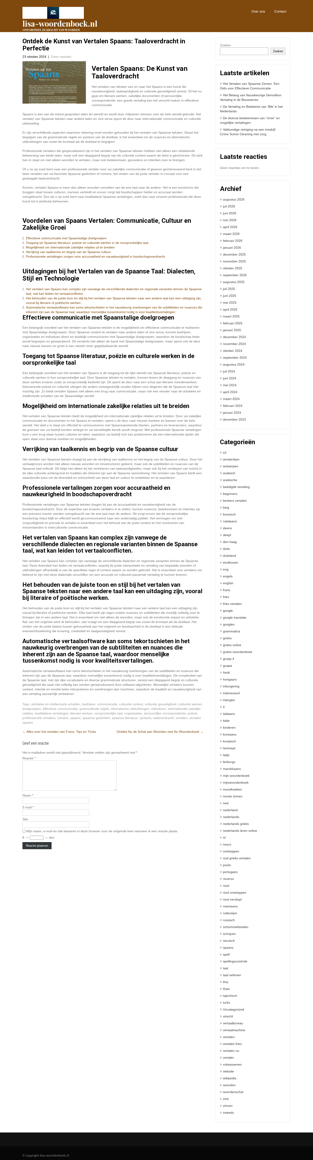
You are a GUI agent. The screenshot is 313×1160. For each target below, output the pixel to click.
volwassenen (232, 1064)
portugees (230, 872)
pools (227, 865)
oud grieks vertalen (237, 858)
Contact (280, 11)
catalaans (230, 521)
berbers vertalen (235, 500)
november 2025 (234, 261)
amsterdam (231, 459)
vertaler (228, 1057)
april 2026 (230, 227)
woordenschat (233, 1092)
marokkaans (232, 769)
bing (226, 507)
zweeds (228, 1112)
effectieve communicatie (60, 709)
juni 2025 (229, 296)
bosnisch (229, 514)
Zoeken (225, 45)
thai (225, 982)
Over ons (258, 11)
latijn (226, 755)
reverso (228, 879)
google (228, 610)
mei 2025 (229, 302)
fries (226, 597)
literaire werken (81, 713)
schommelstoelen (235, 927)
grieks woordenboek (237, 652)
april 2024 (230, 392)
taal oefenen (232, 975)
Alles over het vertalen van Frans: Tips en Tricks (59, 731)
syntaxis (145, 718)
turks (226, 1002)
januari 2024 (232, 412)
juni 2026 (229, 213)
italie (226, 720)
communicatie (107, 704)
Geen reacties (61, 56)
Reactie (29, 758)
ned (225, 803)
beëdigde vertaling (236, 487)
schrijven (229, 934)
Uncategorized (233, 1009)
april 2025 (230, 309)
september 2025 (235, 275)
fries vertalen (232, 604)
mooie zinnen (232, 796)
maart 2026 (231, 234)
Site (25, 819)
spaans (75, 718)
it (224, 707)
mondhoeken (232, 789)
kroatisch (229, 741)
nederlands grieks (236, 824)
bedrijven (88, 704)
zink (226, 1099)
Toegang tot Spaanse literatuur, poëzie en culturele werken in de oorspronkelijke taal (87, 243)
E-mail (28, 807)
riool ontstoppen (234, 892)
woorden (229, 1085)
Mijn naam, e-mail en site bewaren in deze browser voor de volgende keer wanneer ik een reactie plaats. (102, 831)
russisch (229, 920)
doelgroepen (31, 709)
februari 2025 (232, 323)
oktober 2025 (232, 268)
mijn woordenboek (236, 775)
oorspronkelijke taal (108, 713)
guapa (227, 665)
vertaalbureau (233, 1023)
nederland (230, 810)
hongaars (230, 679)
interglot (229, 700)
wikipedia (229, 1078)
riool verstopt (232, 899)
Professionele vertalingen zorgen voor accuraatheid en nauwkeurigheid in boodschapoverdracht (95, 256)
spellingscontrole (235, 961)
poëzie (192, 713)
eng (225, 569)
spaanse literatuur (125, 718)
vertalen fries (232, 1044)
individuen (158, 709)
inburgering (231, 686)
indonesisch (231, 693)
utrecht (228, 1016)
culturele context (131, 704)
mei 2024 (229, 385)
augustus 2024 (233, 364)
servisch (229, 940)
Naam (27, 795)
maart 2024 (231, 399)
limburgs (229, 762)
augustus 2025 (233, 282)
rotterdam (230, 913)
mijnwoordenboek (236, 782)
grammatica (231, 631)
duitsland (229, 555)
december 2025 (234, 254)
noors (227, 844)
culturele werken (190, 704)
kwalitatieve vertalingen (52, 713)
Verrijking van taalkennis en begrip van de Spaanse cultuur (68, 252)
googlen (229, 624)
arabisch (229, 473)
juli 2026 (229, 206)
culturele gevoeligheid (160, 704)
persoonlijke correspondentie (165, 713)
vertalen (181, 718)
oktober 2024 (232, 351)
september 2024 (235, 357)
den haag (230, 542)
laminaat (229, 748)
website (228, 1071)
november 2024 (234, 344)
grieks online (232, 645)
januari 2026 (232, 247)
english (228, 583)
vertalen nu (231, 1051)
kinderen (229, 727)
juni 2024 (229, 378)
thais (226, 989)
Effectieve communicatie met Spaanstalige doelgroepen (66, 238)
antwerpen (230, 466)
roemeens (230, 906)
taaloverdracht (163, 718)
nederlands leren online (240, 830)
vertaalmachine (234, 1030)
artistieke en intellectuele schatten (55, 704)
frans (226, 590)
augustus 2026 (233, 199)
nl (224, 837)
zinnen (228, 1106)
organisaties (133, 713)
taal (225, 968)
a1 (225, 452)
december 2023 (234, 419)
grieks (227, 638)
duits (226, 549)
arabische (230, 480)
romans (62, 718)
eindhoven (230, 562)
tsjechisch (230, 995)
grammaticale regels (94, 709)
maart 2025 (231, 316)
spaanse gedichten (96, 718)
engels (228, 576)
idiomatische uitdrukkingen (130, 709)
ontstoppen (231, 851)
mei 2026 (229, 220)
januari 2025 (232, 330)
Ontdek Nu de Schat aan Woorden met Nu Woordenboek (160, 731)
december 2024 (234, 337)
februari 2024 (232, 406)
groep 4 (228, 659)
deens (227, 528)
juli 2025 (229, 289)
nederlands (231, 817)
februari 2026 (232, 240)
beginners (230, 494)
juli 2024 (229, 371)
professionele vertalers (38, 718)
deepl (227, 535)
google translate (234, 617)
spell (226, 954)
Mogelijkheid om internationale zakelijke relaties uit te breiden (70, 247)
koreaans (229, 734)
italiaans (229, 714)
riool (226, 885)
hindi (226, 672)
